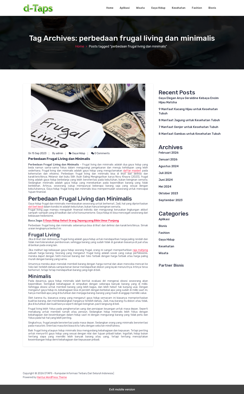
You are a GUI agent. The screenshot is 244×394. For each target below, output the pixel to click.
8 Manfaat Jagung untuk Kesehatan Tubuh (189, 120)
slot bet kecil (35, 206)
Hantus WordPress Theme (52, 377)
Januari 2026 (168, 159)
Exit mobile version (122, 389)
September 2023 (171, 200)
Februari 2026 (169, 152)
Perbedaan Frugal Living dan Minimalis (59, 159)
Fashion (197, 7)
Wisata (140, 7)
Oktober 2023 (168, 193)
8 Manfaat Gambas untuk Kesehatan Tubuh (190, 133)
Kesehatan (178, 7)
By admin (57, 153)
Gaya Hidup (158, 7)
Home (109, 7)
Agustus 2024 (169, 166)
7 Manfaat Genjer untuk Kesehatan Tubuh (188, 127)
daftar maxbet (132, 170)
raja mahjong (140, 250)
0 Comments (102, 153)
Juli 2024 (165, 173)
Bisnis (212, 7)
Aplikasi (125, 7)
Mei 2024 (165, 186)
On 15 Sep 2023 (37, 153)
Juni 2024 (166, 179)
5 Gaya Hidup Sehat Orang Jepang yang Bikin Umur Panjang (81, 220)
